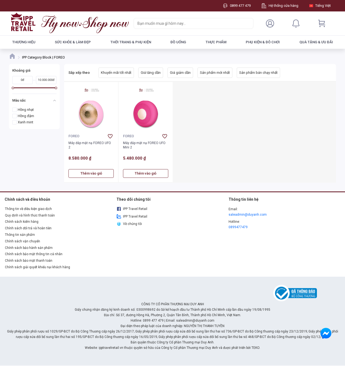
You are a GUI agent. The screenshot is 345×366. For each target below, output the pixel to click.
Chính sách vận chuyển (22, 241)
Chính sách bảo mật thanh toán (28, 261)
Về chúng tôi (132, 224)
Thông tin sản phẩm (20, 235)
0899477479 (238, 227)
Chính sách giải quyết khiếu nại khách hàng (37, 267)
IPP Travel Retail (135, 209)
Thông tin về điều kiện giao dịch (28, 209)
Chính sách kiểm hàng (21, 222)
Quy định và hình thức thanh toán (30, 215)
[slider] (12, 88)
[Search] (248, 23)
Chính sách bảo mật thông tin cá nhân (33, 254)
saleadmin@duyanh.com (248, 214)
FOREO (73, 136)
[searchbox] (188, 23)
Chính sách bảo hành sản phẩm (29, 248)
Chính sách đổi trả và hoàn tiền (28, 228)
